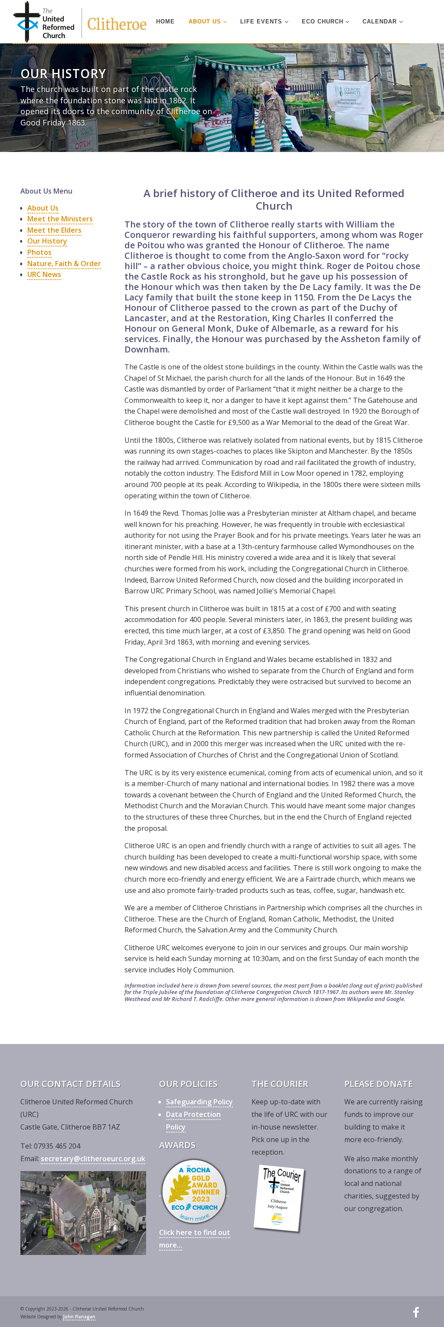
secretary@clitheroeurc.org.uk (93, 1158)
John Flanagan (79, 1317)
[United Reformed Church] (80, 22)
